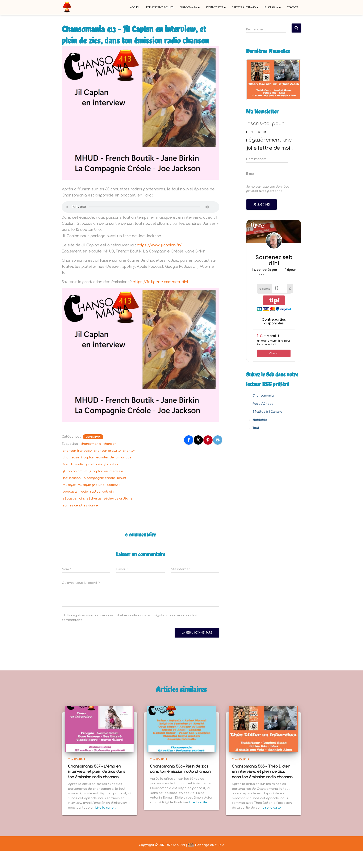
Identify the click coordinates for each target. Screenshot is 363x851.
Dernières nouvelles (159, 7)
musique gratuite (91, 485)
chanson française (77, 451)
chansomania (90, 444)
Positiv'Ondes (263, 404)
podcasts (70, 491)
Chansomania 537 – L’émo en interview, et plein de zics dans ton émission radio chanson (96, 771)
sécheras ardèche (118, 498)
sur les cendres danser (81, 505)
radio (84, 491)
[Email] (217, 440)
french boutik (73, 464)
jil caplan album (75, 471)
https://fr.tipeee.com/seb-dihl (160, 281)
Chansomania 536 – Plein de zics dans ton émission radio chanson (180, 769)
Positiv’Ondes (215, 7)
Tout (256, 428)
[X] (198, 440)
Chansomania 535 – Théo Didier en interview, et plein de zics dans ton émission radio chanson (262, 771)
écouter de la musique (114, 457)
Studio (219, 845)
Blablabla (272, 7)
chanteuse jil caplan (78, 457)
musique (69, 485)
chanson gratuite (107, 451)
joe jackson (72, 478)
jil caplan (111, 464)
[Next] (292, 79)
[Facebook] (188, 440)
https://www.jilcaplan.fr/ (159, 244)
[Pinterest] (208, 440)
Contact (292, 7)
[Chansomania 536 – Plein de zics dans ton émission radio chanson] (181, 729)
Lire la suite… (105, 807)
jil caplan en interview (106, 471)
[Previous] (255, 79)
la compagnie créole (99, 478)
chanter (129, 451)
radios (95, 491)
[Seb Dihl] (67, 7)
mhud (121, 478)
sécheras (94, 498)
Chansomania (188, 7)
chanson (110, 444)
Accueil (135, 7)
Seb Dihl (179, 845)
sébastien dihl (74, 498)
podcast (113, 485)
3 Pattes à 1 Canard (244, 7)
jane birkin (94, 464)
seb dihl (108, 491)
